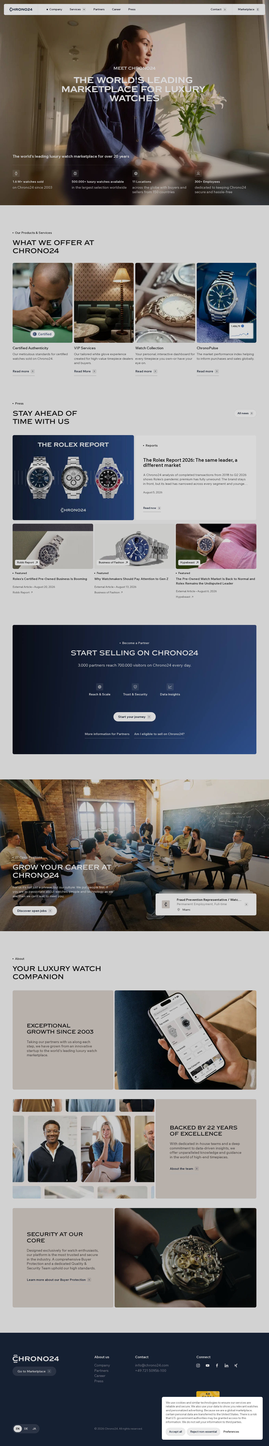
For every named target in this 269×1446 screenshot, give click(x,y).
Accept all (175, 1431)
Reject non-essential (203, 1431)
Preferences (231, 1431)
